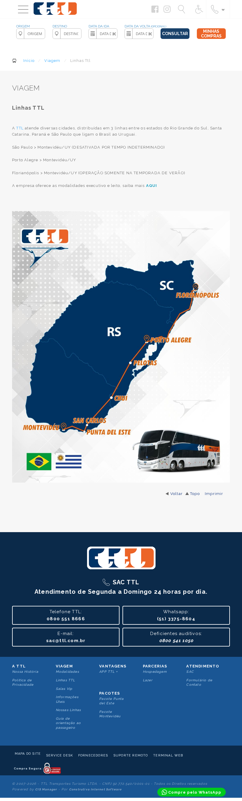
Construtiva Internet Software (95, 789)
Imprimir (214, 493)
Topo (195, 493)
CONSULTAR (175, 33)
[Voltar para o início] (55, 15)
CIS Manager (46, 789)
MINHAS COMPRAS (211, 33)
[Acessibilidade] (198, 9)
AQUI (151, 185)
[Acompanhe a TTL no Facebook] (156, 11)
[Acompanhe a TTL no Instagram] (168, 11)
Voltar (176, 493)
